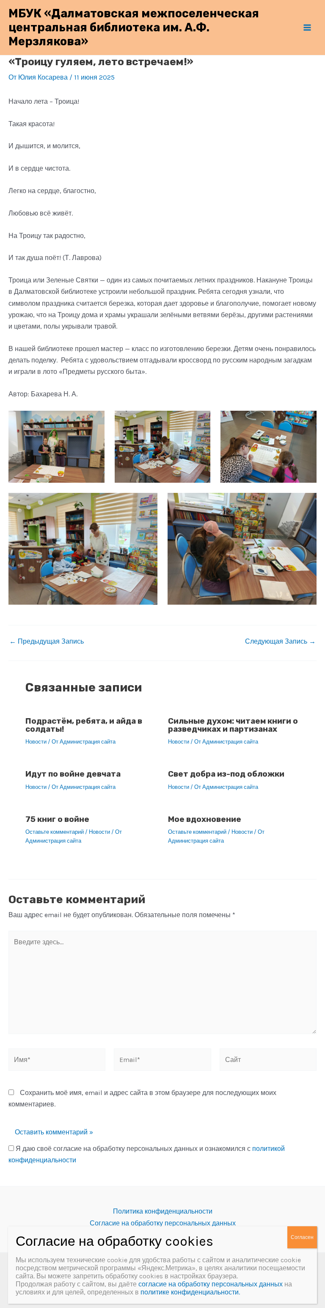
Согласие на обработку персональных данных (163, 1223)
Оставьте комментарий (54, 832)
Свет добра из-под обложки (226, 774)
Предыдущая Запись (46, 641)
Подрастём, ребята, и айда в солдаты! (83, 725)
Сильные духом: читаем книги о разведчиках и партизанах (233, 725)
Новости (36, 741)
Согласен (302, 1237)
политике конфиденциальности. (190, 1292)
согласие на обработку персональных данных (210, 1284)
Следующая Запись (280, 641)
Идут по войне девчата (73, 774)
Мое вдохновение (204, 819)
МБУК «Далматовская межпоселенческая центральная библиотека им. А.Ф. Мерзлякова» (133, 27)
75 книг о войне (57, 819)
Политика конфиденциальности (162, 1211)
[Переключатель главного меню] (307, 27)
